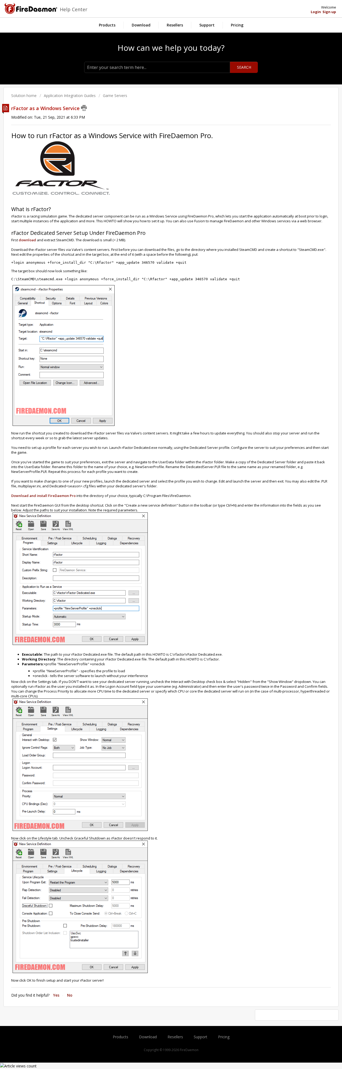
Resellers (175, 25)
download (27, 240)
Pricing (237, 25)
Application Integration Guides (70, 95)
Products (107, 25)
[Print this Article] (84, 108)
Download (141, 25)
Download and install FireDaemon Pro (43, 495)
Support (207, 25)
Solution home (24, 95)
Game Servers (115, 95)
